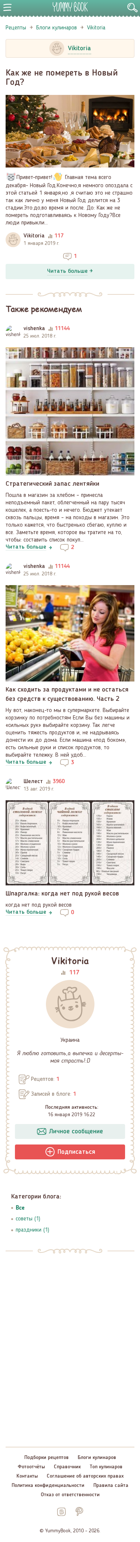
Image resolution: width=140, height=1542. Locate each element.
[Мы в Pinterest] (79, 1511)
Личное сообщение (76, 1131)
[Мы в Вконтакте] (61, 1511)
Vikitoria (34, 236)
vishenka (34, 329)
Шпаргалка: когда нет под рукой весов (62, 893)
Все (20, 1207)
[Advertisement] (70, 1339)
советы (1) (28, 1219)
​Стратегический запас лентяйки (52, 484)
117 (74, 972)
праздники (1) (32, 1230)
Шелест (33, 782)
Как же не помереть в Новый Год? (62, 78)
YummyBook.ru (70, 7)
